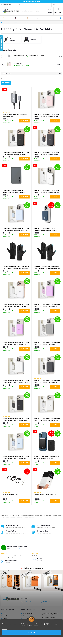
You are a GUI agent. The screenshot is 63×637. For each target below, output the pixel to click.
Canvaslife (5, 615)
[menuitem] (7, 18)
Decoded (5, 618)
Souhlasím (32, 632)
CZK (57, 4)
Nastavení (4, 629)
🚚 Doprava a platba (6, 4)
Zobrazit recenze (20, 549)
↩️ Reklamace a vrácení (29, 616)
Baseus (4, 613)
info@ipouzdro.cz (28, 602)
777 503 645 (46, 602)
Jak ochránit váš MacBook (48, 617)
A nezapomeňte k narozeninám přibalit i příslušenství (50, 614)
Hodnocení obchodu (28, 618)
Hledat (37, 11)
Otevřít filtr (6, 83)
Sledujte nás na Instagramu (33, 568)
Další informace (33, 626)
